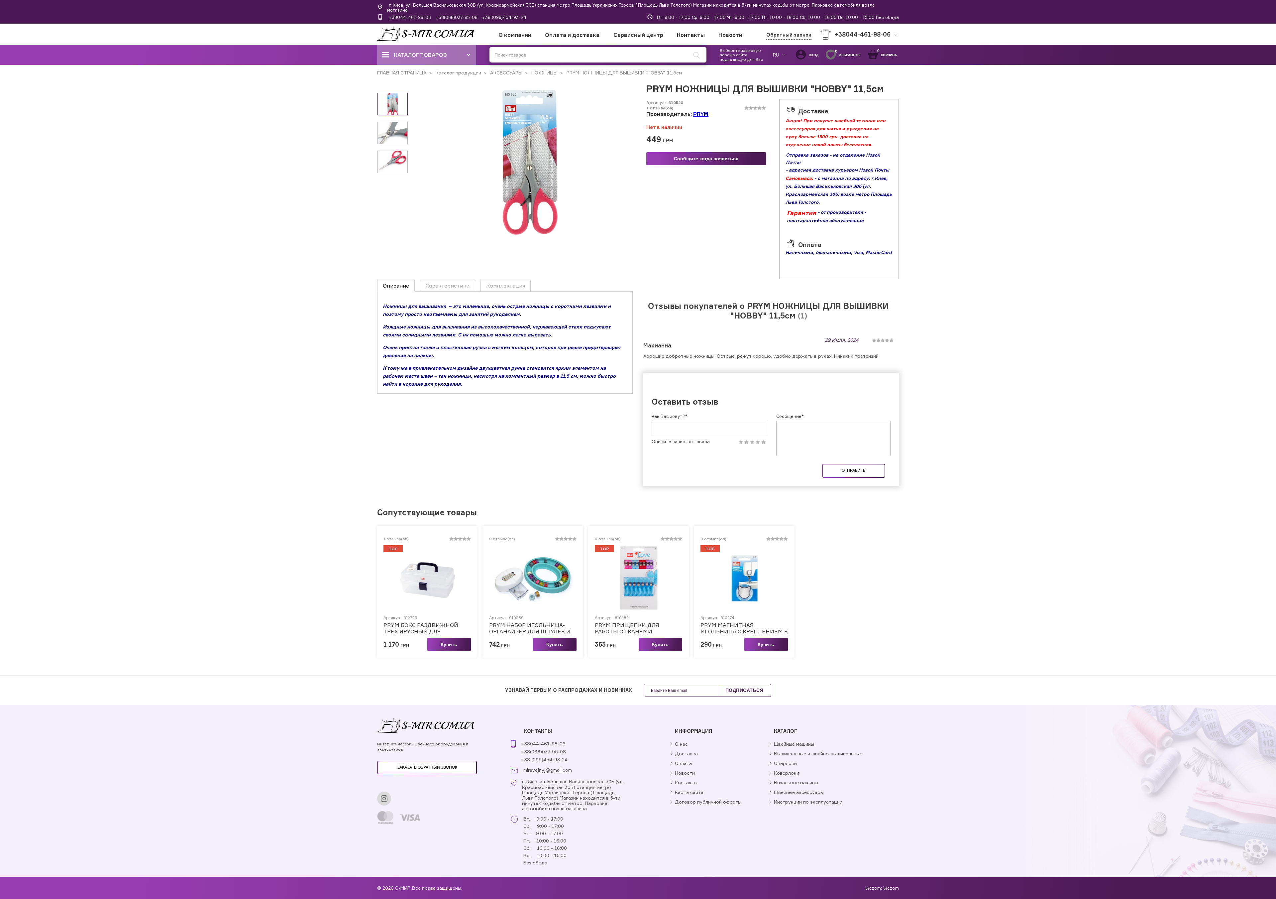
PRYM (700, 114)
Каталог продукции (457, 72)
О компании (514, 35)
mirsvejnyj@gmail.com (547, 770)
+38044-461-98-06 (410, 17)
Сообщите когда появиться (706, 158)
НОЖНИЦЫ (544, 72)
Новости (730, 35)
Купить (449, 644)
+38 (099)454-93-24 (504, 17)
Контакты (691, 35)
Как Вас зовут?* (670, 416)
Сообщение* (790, 416)
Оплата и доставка (572, 35)
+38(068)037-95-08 (457, 17)
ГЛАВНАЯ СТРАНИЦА (402, 72)
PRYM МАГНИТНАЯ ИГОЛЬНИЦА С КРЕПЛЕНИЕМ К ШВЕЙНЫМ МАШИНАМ (744, 628)
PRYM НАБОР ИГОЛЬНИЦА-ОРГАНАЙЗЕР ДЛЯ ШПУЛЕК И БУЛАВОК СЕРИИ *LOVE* (530, 628)
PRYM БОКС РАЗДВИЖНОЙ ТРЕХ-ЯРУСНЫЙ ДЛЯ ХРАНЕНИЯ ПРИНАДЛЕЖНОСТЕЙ (420, 628)
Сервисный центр (638, 35)
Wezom (891, 888)
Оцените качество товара (681, 441)
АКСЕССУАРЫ (505, 72)
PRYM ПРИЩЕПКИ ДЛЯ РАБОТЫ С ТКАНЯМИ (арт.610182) (627, 628)
